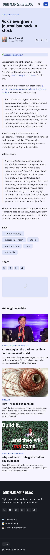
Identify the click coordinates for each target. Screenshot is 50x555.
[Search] (39, 4)
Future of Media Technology (15, 346)
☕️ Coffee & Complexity (14, 527)
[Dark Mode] (6, 544)
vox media (10, 252)
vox (28, 246)
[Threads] (16, 510)
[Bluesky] (22, 510)
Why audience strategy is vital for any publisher (23, 459)
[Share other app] (46, 40)
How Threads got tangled (18, 403)
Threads (6, 400)
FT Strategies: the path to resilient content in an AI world (23, 351)
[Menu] (45, 4)
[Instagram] (28, 510)
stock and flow (12, 246)
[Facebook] (41, 40)
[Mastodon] (10, 510)
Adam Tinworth (16, 38)
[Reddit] (34, 510)
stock (33, 239)
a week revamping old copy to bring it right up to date (24, 89)
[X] (37, 40)
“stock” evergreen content (23, 75)
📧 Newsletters (9, 519)
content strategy (10, 15)
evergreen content (14, 239)
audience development (13, 453)
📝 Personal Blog (10, 523)
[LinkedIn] (16, 268)
